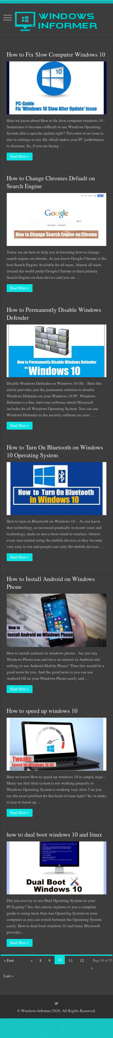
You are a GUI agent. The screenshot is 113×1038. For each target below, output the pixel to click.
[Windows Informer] (56, 18)
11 (71, 960)
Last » (9, 975)
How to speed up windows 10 (42, 711)
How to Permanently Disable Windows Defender (54, 314)
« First (9, 960)
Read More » (19, 156)
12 (82, 960)
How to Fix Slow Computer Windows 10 (56, 54)
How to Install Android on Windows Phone (51, 583)
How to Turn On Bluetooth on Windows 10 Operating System (55, 451)
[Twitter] (56, 1003)
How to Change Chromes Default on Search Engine (51, 182)
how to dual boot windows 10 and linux (54, 834)
